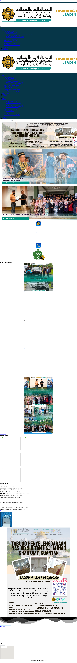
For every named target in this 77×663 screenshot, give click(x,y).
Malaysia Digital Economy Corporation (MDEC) (9, 642)
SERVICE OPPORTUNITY (6, 46)
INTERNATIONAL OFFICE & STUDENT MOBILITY (12, 92)
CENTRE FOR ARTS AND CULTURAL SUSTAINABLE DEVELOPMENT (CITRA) (20, 34)
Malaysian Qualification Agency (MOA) (8, 643)
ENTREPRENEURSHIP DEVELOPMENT (13, 35)
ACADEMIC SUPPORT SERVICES (11, 33)
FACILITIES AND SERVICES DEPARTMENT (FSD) (12, 45)
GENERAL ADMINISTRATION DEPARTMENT (11, 39)
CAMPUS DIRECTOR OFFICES (9, 31)
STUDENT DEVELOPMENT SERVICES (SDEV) (13, 103)
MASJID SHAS (6, 44)
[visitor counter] (2, 645)
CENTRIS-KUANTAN (7, 42)
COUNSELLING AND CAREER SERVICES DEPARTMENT (15, 37)
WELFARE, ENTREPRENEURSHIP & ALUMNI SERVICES (15, 36)
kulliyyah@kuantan (5, 49)
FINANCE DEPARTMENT (8, 41)
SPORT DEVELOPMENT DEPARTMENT (12, 107)
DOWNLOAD (4, 48)
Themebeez (8, 661)
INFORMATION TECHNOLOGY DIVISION (10, 40)
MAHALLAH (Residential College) (11, 38)
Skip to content (2, 0)
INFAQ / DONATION (5, 47)
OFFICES (3, 30)
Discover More (8, 625)
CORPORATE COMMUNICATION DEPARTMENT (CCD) (13, 43)
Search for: (1, 26)
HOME (3, 29)
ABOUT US (4, 99)
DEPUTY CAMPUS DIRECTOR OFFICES (10, 32)
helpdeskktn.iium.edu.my (6, 636)
